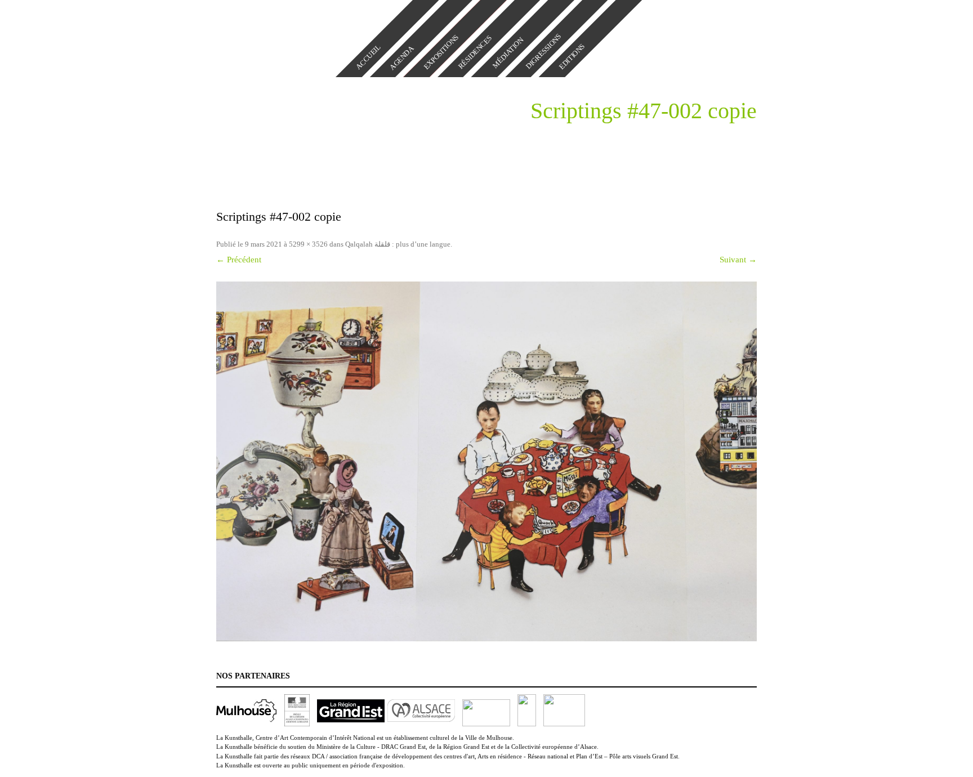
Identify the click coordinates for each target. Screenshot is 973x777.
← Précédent (238, 259)
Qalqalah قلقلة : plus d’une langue (397, 244)
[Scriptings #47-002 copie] (486, 461)
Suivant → (738, 259)
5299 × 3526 (308, 244)
